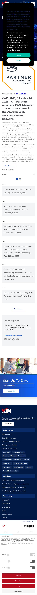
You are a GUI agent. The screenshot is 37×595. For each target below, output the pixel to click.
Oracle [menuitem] (4, 518)
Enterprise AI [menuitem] (7, 434)
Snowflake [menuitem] (6, 507)
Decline (18, 60)
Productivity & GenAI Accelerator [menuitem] (14, 491)
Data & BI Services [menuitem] (9, 438)
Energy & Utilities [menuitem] (20, 463)
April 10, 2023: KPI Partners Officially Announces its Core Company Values (16, 209)
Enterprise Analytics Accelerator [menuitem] (14, 487)
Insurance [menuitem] (6, 467)
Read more (9, 166)
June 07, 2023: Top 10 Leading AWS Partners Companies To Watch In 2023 (18, 296)
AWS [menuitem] (4, 511)
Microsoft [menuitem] (5, 500)
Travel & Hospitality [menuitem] (10, 471)
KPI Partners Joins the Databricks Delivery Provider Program (18, 191)
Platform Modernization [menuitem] (11, 441)
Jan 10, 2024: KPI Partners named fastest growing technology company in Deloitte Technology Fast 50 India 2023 (17, 251)
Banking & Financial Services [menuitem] (14, 456)
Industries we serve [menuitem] (9, 448)
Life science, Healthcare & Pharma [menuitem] (16, 459)
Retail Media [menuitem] (18, 467)
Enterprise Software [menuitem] (9, 445)
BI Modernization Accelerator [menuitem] (13, 480)
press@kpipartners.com (13, 335)
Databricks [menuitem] (6, 504)
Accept (18, 55)
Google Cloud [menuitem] (7, 514)
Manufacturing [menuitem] (18, 452)
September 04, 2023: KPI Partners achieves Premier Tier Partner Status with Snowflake (18, 229)
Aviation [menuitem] (29, 467)
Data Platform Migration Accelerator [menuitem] (15, 484)
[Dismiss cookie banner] (30, 7)
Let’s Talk (8, 424)
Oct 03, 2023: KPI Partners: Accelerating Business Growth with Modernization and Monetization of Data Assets (18, 274)
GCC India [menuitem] (6, 452)
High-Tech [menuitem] (7, 463)
